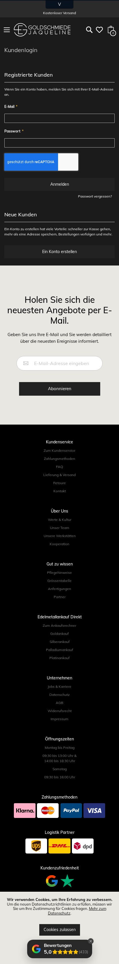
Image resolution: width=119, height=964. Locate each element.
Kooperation (59, 544)
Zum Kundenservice (59, 450)
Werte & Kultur (59, 519)
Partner (60, 597)
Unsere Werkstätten (60, 536)
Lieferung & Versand (59, 475)
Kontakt (59, 491)
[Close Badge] (91, 941)
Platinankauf (59, 658)
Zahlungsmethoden (59, 458)
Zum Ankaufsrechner (59, 625)
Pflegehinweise (59, 572)
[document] (59, 916)
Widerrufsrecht (60, 711)
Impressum (59, 719)
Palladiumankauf (59, 650)
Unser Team (59, 528)
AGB (59, 703)
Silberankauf (60, 641)
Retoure (59, 483)
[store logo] (42, 29)
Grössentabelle (59, 580)
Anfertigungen (59, 589)
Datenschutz (59, 694)
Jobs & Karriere (59, 686)
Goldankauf (59, 633)
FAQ (59, 467)
